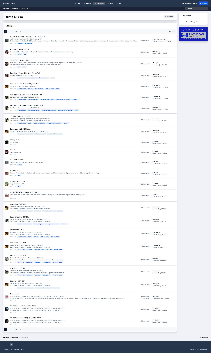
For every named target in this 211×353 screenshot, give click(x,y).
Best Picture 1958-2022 (18, 268)
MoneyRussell (156, 63)
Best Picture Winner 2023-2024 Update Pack (25, 73)
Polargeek (155, 296)
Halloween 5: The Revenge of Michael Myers (25, 318)
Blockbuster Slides (16, 160)
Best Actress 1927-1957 (18, 243)
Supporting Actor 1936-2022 (19, 217)
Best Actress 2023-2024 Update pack (22, 129)
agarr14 (154, 194)
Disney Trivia (14, 140)
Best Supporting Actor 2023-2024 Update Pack (26, 95)
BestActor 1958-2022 (17, 230)
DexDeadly (155, 308)
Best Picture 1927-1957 (18, 255)
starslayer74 (156, 51)
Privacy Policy (8, 349)
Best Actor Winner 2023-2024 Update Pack (24, 84)
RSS (23, 349)
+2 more (74, 99)
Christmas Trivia (15, 294)
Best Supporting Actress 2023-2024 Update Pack (26, 105)
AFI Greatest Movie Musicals (19, 49)
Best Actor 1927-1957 (17, 281)
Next (16, 31)
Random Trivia (15, 171)
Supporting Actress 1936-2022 (20, 116)
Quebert (155, 141)
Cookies (16, 349)
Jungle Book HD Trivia (17, 181)
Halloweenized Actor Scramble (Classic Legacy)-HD (27, 37)
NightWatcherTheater (159, 39)
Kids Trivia (13, 150)
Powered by (199, 349)
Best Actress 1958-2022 (18, 204)
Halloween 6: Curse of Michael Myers (23, 306)
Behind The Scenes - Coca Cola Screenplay (24, 192)
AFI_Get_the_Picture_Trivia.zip (20, 60)
